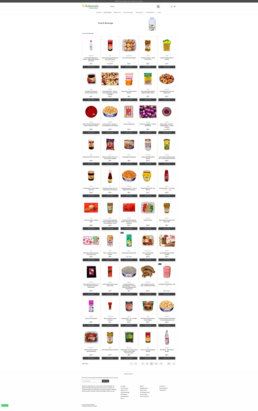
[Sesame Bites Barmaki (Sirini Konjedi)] (166, 240)
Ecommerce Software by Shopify (89, 406)
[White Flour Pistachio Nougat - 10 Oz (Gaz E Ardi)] (91, 240)
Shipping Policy (144, 388)
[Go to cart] (174, 6)
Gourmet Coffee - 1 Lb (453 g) (167, 187)
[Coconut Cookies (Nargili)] (129, 45)
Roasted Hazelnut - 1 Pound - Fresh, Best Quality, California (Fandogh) (110, 92)
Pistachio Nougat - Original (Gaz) (91, 219)
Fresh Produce (124, 388)
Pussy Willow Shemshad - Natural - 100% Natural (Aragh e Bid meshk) (91, 58)
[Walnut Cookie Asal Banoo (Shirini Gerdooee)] (91, 337)
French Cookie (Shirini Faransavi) (148, 252)
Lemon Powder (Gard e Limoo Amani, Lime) (110, 284)
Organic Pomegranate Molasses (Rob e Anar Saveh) (110, 57)
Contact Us (162, 386)
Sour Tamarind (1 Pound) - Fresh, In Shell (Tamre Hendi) (148, 284)
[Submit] (158, 6)
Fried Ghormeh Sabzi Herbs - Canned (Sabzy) (148, 318)
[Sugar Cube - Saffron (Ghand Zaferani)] (129, 78)
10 (156, 363)
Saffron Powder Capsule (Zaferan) (110, 318)
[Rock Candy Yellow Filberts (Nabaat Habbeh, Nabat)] (147, 78)
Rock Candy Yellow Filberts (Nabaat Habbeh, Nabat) (148, 91)
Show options (110, 66)
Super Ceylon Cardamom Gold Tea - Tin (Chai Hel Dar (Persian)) (166, 156)
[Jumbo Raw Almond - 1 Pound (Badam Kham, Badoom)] (129, 175)
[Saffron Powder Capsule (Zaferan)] (110, 306)
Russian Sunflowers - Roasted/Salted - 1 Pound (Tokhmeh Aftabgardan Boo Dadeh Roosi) (129, 285)
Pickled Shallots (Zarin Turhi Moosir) (148, 188)
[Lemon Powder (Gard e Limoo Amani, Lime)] (110, 271)
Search (142, 386)
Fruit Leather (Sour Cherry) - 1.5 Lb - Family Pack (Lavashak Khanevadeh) (91, 285)
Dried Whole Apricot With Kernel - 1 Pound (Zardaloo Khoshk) (167, 318)
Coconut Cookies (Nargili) (129, 56)
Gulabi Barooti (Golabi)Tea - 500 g (167, 284)
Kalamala (93, 404)
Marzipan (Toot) (148, 219)
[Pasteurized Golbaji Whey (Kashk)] (147, 144)
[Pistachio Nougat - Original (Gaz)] (91, 207)
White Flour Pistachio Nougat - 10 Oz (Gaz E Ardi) (91, 252)
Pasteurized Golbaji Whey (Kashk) (148, 156)
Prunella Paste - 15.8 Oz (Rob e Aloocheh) (91, 188)
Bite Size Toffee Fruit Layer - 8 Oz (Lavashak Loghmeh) (110, 156)
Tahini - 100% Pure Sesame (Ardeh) (110, 252)
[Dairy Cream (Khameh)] (91, 306)
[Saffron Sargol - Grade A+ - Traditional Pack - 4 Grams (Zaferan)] (166, 111)
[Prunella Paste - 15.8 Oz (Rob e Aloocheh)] (91, 175)
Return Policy (143, 390)
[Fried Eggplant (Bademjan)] (129, 144)
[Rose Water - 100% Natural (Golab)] (166, 337)
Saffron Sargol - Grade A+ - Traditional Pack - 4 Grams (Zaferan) (167, 124)
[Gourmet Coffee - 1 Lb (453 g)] (166, 175)
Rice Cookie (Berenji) (129, 123)
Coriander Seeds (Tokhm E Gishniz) (167, 57)
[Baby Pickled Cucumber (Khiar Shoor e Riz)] (166, 207)
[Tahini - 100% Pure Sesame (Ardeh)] (110, 240)
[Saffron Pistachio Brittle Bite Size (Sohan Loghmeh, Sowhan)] (91, 111)
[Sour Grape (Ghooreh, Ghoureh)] (110, 337)
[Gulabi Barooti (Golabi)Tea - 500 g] (166, 271)
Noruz (122, 398)
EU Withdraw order (145, 392)
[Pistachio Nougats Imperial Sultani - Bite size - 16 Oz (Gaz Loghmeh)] (129, 207)
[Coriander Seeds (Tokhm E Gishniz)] (166, 45)
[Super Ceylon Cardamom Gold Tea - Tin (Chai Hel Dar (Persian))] (166, 144)
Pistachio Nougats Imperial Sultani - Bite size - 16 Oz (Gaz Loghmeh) (129, 220)
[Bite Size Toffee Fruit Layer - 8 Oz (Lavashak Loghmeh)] (110, 144)
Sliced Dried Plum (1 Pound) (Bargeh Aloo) (167, 91)
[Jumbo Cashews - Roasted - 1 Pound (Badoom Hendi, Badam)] (110, 111)
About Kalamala (163, 388)
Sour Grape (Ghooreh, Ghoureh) (110, 348)
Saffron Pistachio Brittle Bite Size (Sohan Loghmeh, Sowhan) (91, 123)
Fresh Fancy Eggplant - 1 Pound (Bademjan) (148, 123)
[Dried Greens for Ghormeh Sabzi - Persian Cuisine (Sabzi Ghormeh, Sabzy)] (129, 337)
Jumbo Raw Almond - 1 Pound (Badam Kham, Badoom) (129, 188)
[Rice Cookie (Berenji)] (129, 111)
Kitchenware (124, 394)
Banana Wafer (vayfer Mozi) (129, 252)
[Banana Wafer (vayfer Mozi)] (129, 240)
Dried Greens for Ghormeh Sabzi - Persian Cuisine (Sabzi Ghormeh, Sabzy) (129, 350)
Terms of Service (144, 396)
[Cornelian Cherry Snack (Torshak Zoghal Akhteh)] (91, 78)
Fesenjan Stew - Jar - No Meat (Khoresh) (129, 318)
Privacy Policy (143, 394)
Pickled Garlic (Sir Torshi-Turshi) (91, 156)
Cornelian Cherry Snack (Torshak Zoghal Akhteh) (91, 91)
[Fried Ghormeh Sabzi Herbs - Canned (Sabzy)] (147, 306)
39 (169, 363)
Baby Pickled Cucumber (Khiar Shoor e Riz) (167, 219)
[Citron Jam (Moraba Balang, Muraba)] (147, 337)
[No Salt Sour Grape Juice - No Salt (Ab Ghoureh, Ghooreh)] (110, 175)
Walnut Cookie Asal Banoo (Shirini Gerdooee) (91, 349)
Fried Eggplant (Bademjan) (129, 156)
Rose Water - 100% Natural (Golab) (167, 349)
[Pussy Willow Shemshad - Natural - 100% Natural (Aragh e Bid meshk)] (91, 45)
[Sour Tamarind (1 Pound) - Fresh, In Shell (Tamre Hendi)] (147, 271)
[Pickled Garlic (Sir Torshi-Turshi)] (91, 144)
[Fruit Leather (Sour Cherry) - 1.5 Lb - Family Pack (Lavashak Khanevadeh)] (91, 271)
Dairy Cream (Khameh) (91, 317)
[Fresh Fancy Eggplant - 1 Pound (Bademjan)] (147, 111)
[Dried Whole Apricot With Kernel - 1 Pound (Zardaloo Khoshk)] (166, 306)
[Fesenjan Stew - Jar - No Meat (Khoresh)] (129, 306)
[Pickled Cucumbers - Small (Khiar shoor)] (147, 45)
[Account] (171, 6)
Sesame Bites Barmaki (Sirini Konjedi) (167, 252)
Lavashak (123, 386)
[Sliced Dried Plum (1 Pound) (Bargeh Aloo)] (166, 78)
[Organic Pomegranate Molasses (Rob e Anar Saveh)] (110, 45)
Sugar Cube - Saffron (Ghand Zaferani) (129, 91)
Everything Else (125, 396)
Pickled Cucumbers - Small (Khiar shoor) (148, 57)
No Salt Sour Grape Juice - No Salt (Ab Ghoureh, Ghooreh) (110, 188)
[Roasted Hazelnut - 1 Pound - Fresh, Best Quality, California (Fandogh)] (110, 78)
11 (161, 363)
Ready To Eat (124, 390)
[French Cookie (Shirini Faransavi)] (147, 240)
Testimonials (162, 390)
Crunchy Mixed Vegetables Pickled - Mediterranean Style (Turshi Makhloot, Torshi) (110, 220)
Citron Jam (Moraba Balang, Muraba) (148, 349)
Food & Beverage (125, 392)
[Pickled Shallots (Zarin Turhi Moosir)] (147, 175)
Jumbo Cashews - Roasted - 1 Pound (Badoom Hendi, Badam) (110, 123)
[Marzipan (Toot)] (147, 207)
